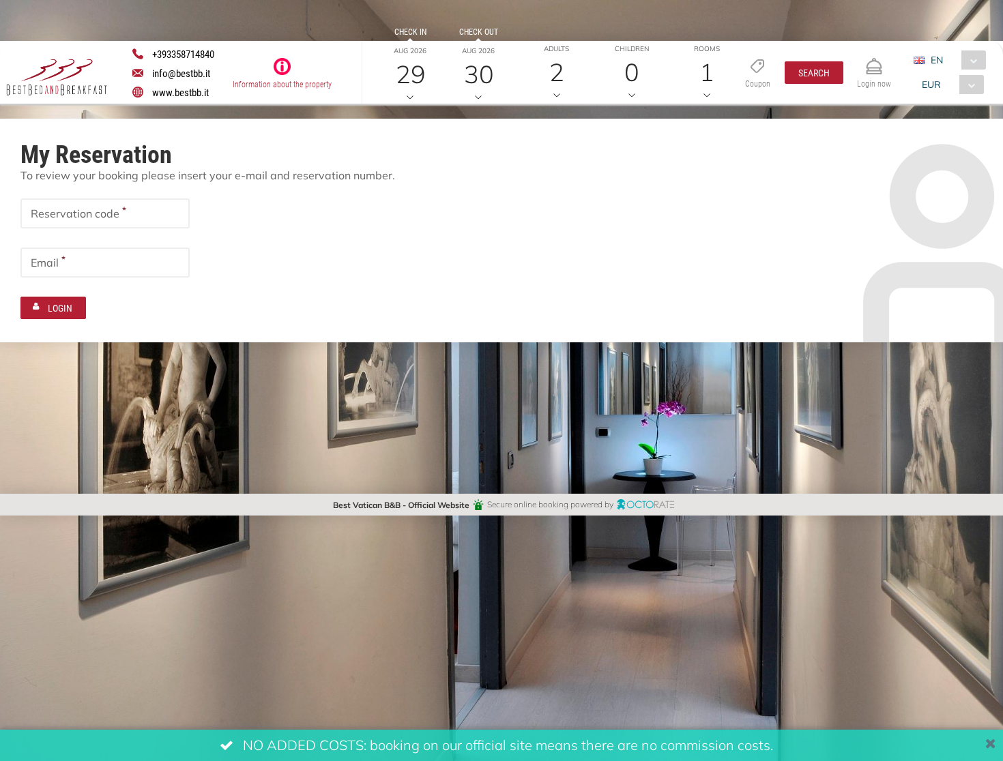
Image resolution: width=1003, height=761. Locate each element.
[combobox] (955, 60)
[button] (814, 72)
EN (937, 59)
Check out (478, 31)
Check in (410, 31)
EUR (931, 84)
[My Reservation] (874, 60)
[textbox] (105, 213)
